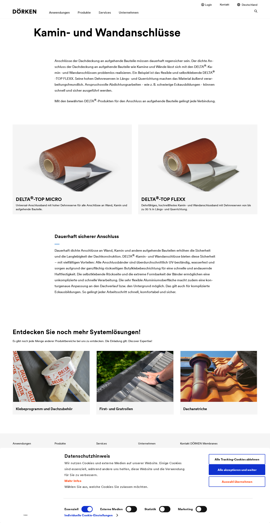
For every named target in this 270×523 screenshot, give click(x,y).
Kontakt (224, 4)
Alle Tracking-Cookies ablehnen (237, 459)
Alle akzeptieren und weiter (237, 469)
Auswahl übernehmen (237, 482)
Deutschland (249, 4)
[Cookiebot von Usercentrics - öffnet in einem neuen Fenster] (25, 515)
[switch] (131, 509)
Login (208, 4)
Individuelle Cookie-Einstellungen (88, 515)
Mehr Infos (72, 481)
